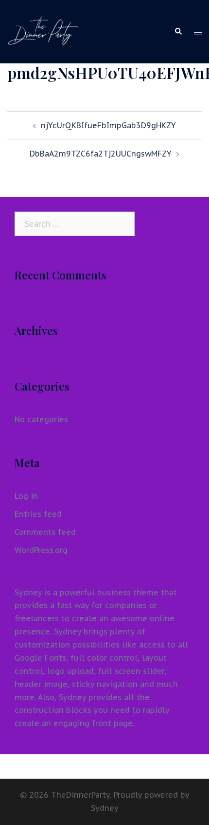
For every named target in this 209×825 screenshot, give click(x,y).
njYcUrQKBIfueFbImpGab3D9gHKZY (108, 125)
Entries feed (38, 514)
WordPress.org (41, 550)
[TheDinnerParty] (43, 31)
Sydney (105, 808)
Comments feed (45, 532)
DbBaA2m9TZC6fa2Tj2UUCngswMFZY (101, 153)
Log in (26, 496)
